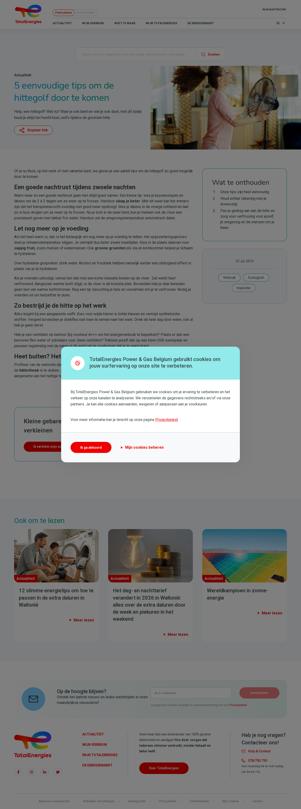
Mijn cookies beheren (144, 447)
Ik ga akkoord (91, 447)
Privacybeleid (166, 419)
